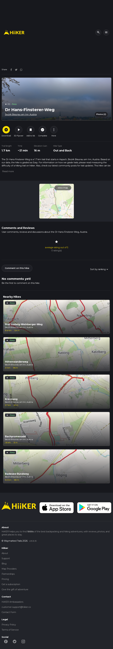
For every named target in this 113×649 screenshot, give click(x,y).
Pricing (5, 579)
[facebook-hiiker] (6, 641)
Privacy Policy (9, 624)
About (5, 553)
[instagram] (20, 69)
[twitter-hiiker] (14, 641)
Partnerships (8, 574)
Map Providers (9, 568)
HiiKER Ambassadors (12, 602)
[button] (8, 171)
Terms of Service (10, 629)
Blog (4, 563)
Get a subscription (11, 584)
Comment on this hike (17, 268)
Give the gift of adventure (15, 589)
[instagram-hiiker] (23, 641)
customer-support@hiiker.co (16, 607)
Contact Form (9, 612)
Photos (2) (101, 114)
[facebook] (10, 69)
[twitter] (15, 69)
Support (6, 558)
